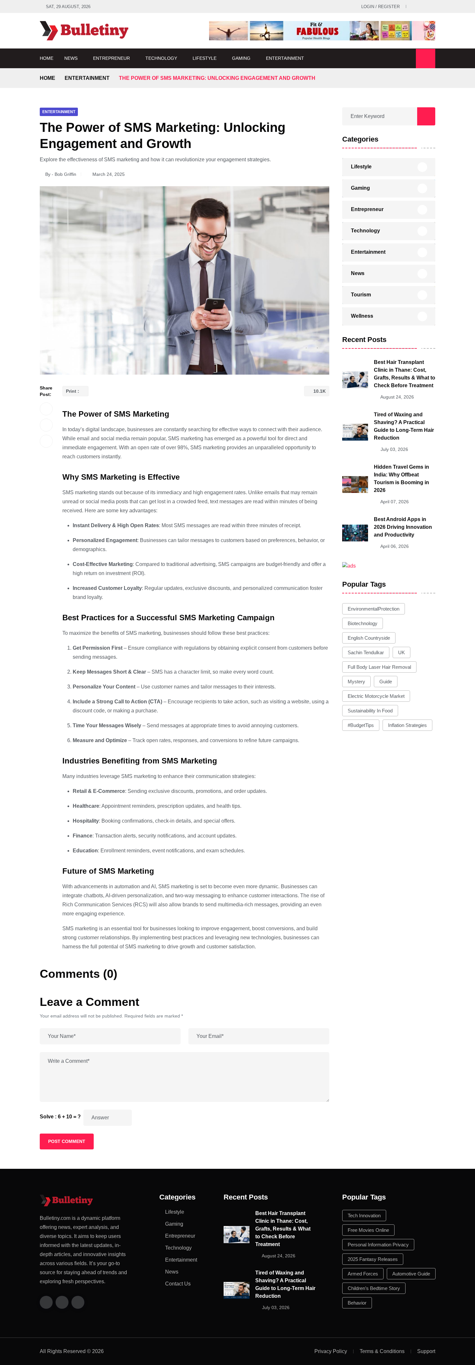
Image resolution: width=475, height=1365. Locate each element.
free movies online (368, 1230)
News (71, 58)
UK (401, 652)
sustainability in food (370, 710)
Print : (73, 391)
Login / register (380, 6)
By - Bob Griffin (60, 174)
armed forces (363, 1273)
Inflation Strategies (407, 725)
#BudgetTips (361, 725)
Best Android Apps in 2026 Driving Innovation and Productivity (403, 527)
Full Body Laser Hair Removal (379, 667)
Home (46, 58)
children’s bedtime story (374, 1288)
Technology (161, 58)
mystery (356, 681)
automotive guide (411, 1273)
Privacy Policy (330, 1351)
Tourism (361, 294)
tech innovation (364, 1215)
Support (426, 1351)
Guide (385, 681)
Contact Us (178, 1283)
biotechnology (362, 623)
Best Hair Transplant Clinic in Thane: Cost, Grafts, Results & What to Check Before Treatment (283, 1228)
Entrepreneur (111, 58)
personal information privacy (378, 1244)
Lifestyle (204, 58)
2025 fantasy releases (373, 1259)
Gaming (241, 58)
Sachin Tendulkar (366, 652)
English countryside (369, 638)
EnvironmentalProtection (373, 609)
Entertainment (285, 58)
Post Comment (66, 1141)
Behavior (357, 1303)
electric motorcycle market (376, 696)
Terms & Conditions (382, 1351)
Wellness (362, 316)
